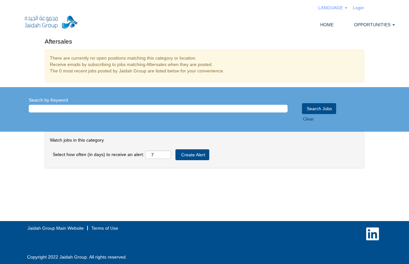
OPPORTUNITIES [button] (373, 24)
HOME (327, 24)
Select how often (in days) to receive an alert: (98, 154)
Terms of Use (104, 228)
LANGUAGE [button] (331, 7)
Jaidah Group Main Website (55, 228)
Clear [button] (308, 118)
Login (358, 7)
